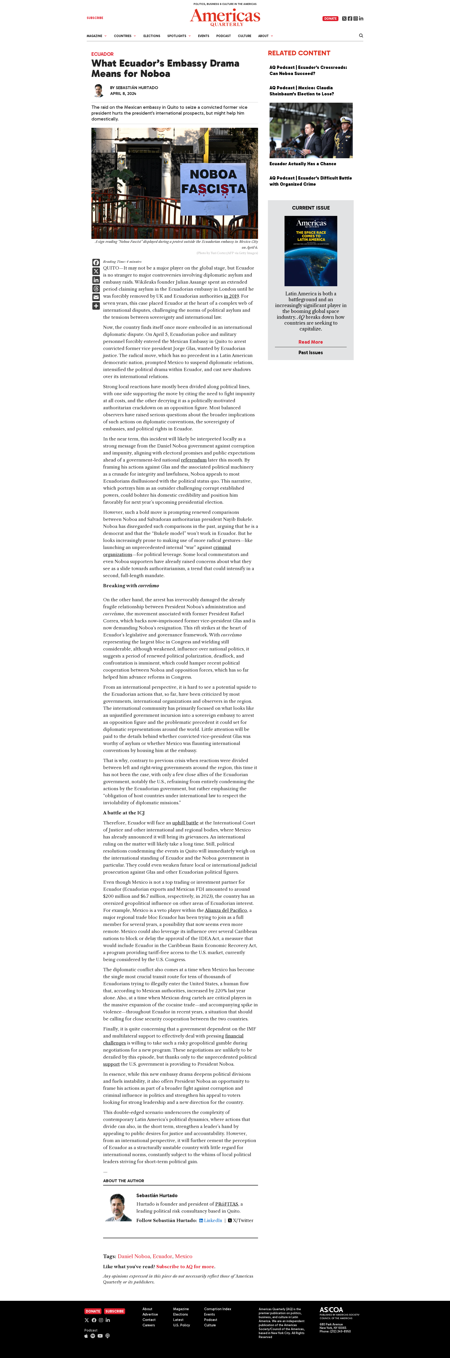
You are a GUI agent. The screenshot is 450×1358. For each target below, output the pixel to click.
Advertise (150, 1314)
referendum (194, 460)
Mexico (183, 1256)
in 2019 (231, 296)
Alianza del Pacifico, (226, 910)
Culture (244, 36)
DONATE (330, 18)
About (147, 1309)
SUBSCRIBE (95, 18)
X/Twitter (242, 1220)
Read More (311, 342)
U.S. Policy (181, 1325)
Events (203, 36)
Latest (178, 1320)
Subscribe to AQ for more (185, 1266)
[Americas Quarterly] (225, 17)
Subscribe (114, 1311)
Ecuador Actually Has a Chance (303, 163)
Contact (149, 1320)
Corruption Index (217, 1309)
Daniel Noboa (134, 1256)
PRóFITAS (226, 1204)
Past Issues (311, 352)
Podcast (223, 36)
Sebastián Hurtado (137, 87)
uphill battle (185, 823)
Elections (151, 36)
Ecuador (102, 54)
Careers (148, 1325)
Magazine (181, 1309)
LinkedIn (212, 1220)
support (111, 1064)
